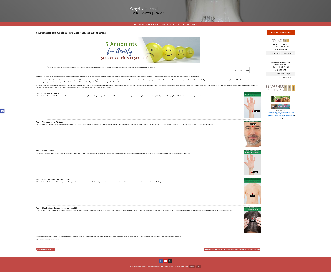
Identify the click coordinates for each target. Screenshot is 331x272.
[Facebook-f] (161, 261)
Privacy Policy (184, 266)
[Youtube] (165, 261)
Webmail (192, 266)
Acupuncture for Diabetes (45, 249)
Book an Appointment (281, 32)
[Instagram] (170, 261)
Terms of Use (177, 266)
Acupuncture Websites (135, 266)
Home (136, 24)
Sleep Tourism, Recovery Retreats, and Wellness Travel (280, 115)
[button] (2, 111)
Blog (174, 24)
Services (149, 24)
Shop (187, 24)
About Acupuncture (162, 24)
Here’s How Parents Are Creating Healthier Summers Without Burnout (281, 113)
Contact (179, 24)
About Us (142, 24)
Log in (198, 266)
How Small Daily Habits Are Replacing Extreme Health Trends (281, 117)
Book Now (193, 24)
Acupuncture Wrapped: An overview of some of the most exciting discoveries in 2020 (232, 249)
